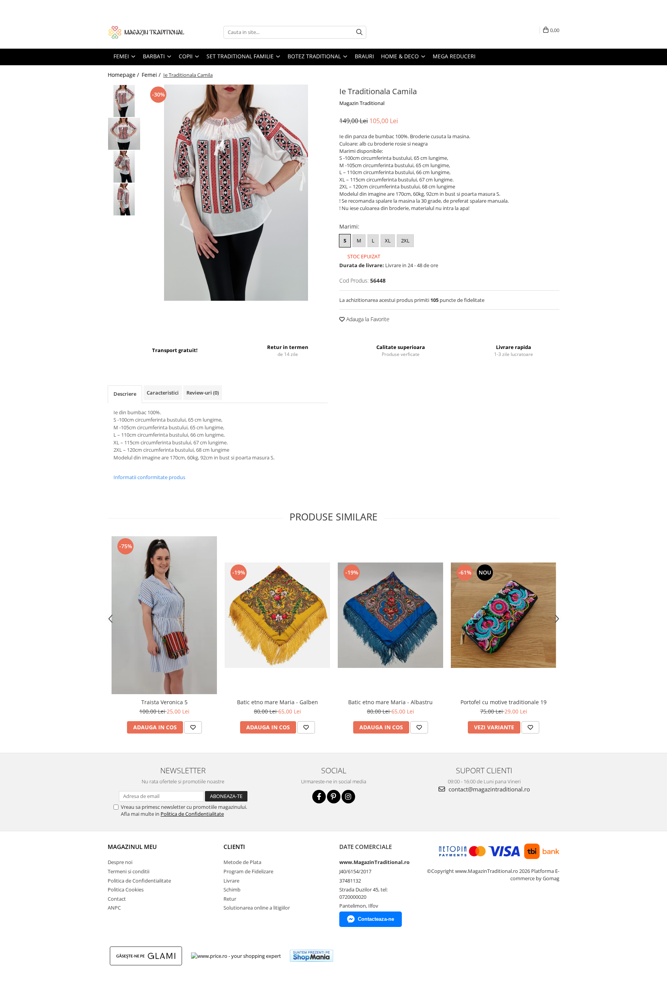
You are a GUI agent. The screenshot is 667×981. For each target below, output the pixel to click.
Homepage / (124, 74)
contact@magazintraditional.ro (488, 789)
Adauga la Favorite (367, 319)
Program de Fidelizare (248, 871)
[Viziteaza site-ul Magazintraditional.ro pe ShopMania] (311, 956)
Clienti (234, 847)
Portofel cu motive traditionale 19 (503, 702)
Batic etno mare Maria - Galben (277, 702)
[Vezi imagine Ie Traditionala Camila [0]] (124, 101)
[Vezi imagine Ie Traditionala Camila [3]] (124, 199)
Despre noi (120, 862)
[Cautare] (359, 32)
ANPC (114, 907)
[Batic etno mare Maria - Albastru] (390, 615)
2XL (405, 240)
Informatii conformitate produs (149, 477)
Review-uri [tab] (202, 392)
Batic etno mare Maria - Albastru (390, 702)
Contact (117, 898)
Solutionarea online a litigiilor (256, 907)
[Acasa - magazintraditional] (146, 32)
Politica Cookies (126, 889)
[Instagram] (348, 796)
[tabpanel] (236, 193)
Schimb (231, 889)
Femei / (152, 74)
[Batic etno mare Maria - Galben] (277, 615)
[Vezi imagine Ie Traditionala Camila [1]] (124, 134)
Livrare (231, 880)
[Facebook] (319, 796)
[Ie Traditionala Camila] (236, 193)
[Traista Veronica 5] (164, 615)
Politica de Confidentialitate (192, 813)
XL (388, 240)
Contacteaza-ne (376, 919)
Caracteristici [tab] (163, 392)
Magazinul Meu (132, 847)
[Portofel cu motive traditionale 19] (503, 615)
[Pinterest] (333, 796)
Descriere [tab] (124, 393)
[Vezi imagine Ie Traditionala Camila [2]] (124, 167)
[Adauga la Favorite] (193, 727)
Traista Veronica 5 (164, 702)
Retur (229, 898)
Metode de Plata (242, 862)
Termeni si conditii (128, 871)
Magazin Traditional (361, 103)
